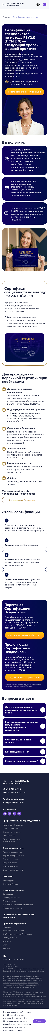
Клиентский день (10, 884)
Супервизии (8, 894)
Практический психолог (13, 825)
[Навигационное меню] (44, 4)
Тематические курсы (13, 848)
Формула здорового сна (13, 855)
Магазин (6, 948)
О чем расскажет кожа (13, 870)
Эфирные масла (10, 863)
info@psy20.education (13, 802)
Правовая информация (14, 923)
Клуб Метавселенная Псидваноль (17, 934)
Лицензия (7, 927)
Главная (6, 17)
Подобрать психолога (12, 908)
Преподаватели (10, 937)
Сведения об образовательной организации (18, 915)
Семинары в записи (11, 897)
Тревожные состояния (12, 852)
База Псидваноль (10, 866)
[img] (22, 500)
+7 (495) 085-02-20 (12, 789)
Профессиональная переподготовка (21, 820)
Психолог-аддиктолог (12, 828)
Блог (5, 945)
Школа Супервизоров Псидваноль (18, 905)
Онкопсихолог (9, 835)
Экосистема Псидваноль (13, 930)
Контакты (7, 941)
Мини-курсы (8, 880)
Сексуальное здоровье (13, 859)
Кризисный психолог (12, 832)
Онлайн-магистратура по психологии (12, 840)
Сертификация (9, 901)
